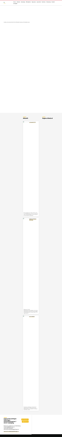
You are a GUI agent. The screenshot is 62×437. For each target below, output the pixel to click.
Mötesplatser (28, 1)
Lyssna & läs (39, 1)
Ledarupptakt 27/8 (32, 122)
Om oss (14, 1)
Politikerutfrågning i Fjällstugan (32, 219)
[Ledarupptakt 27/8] (26, 166)
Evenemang (23, 1)
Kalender (18, 1)
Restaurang (48, 1)
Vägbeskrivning (25, 421)
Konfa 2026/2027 (32, 316)
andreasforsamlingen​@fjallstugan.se (11, 431)
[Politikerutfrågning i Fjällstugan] (26, 263)
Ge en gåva (15, 3)
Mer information (25, 419)
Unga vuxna (34, 1)
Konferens (44, 1)
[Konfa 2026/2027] (26, 360)
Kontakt (53, 1)
